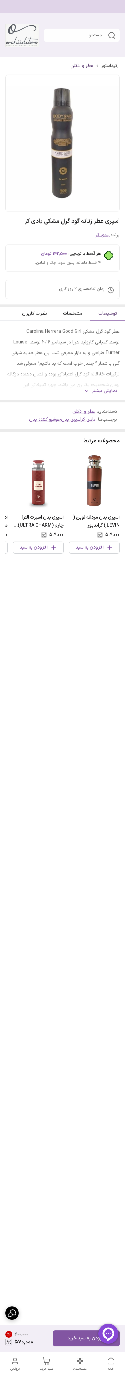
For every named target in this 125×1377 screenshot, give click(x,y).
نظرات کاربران (34, 313)
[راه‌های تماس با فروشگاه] (12, 1313)
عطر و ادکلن (81, 66)
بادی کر (103, 234)
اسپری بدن (71, 419)
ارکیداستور (110, 66)
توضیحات (107, 313)
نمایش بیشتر (104, 391)
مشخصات (72, 313)
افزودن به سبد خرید (86, 1338)
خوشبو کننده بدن (45, 419)
